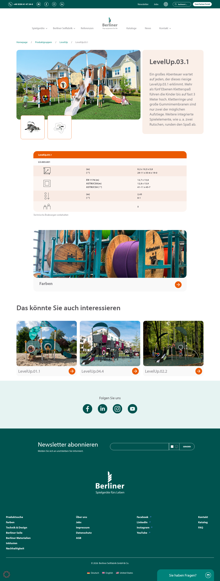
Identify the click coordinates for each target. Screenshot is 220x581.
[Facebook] (46, 4)
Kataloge (131, 28)
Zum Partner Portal (202, 4)
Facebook (142, 517)
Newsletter (143, 4)
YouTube (142, 532)
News (148, 28)
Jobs (156, 4)
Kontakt (203, 517)
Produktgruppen (43, 42)
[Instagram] (54, 4)
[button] (6, 574)
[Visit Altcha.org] (176, 446)
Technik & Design (16, 527)
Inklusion (11, 543)
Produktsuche (14, 517)
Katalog (203, 522)
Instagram (143, 527)
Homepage (22, 42)
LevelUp (64, 42)
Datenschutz (84, 532)
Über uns (81, 517)
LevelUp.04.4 (93, 371)
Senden (187, 446)
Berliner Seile (14, 532)
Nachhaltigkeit (15, 548)
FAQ (200, 527)
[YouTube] (39, 4)
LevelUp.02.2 (156, 371)
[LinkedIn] (62, 4)
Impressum (82, 527)
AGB (78, 538)
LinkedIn (142, 522)
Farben (46, 283)
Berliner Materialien (18, 538)
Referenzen (87, 28)
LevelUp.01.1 (29, 371)
